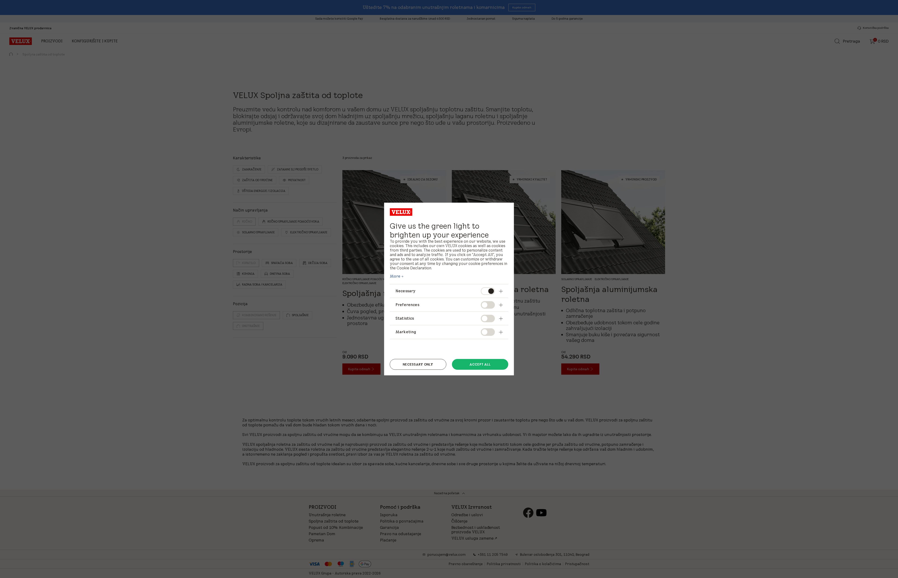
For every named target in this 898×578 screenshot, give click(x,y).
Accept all (480, 364)
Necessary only (418, 364)
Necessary (405, 291)
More (395, 276)
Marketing (405, 331)
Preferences (407, 304)
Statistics (404, 318)
